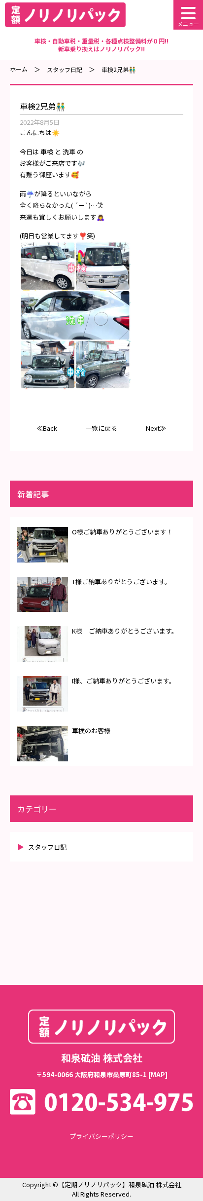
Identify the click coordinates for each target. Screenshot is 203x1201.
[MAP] (158, 1074)
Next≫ (156, 428)
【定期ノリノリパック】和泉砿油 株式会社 (119, 1184)
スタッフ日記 (64, 69)
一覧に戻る (101, 428)
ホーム (19, 69)
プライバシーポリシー (101, 1136)
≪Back (46, 428)
